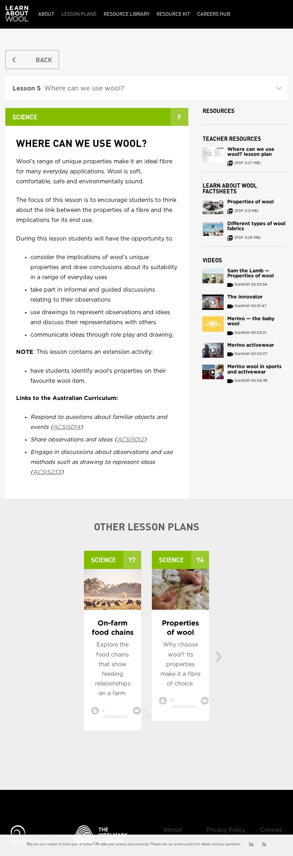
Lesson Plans (78, 13)
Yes (251, 844)
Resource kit (173, 13)
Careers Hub (213, 13)
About (46, 13)
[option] (112, 646)
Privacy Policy (226, 830)
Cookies (271, 830)
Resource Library (126, 13)
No (264, 844)
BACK (44, 59)
